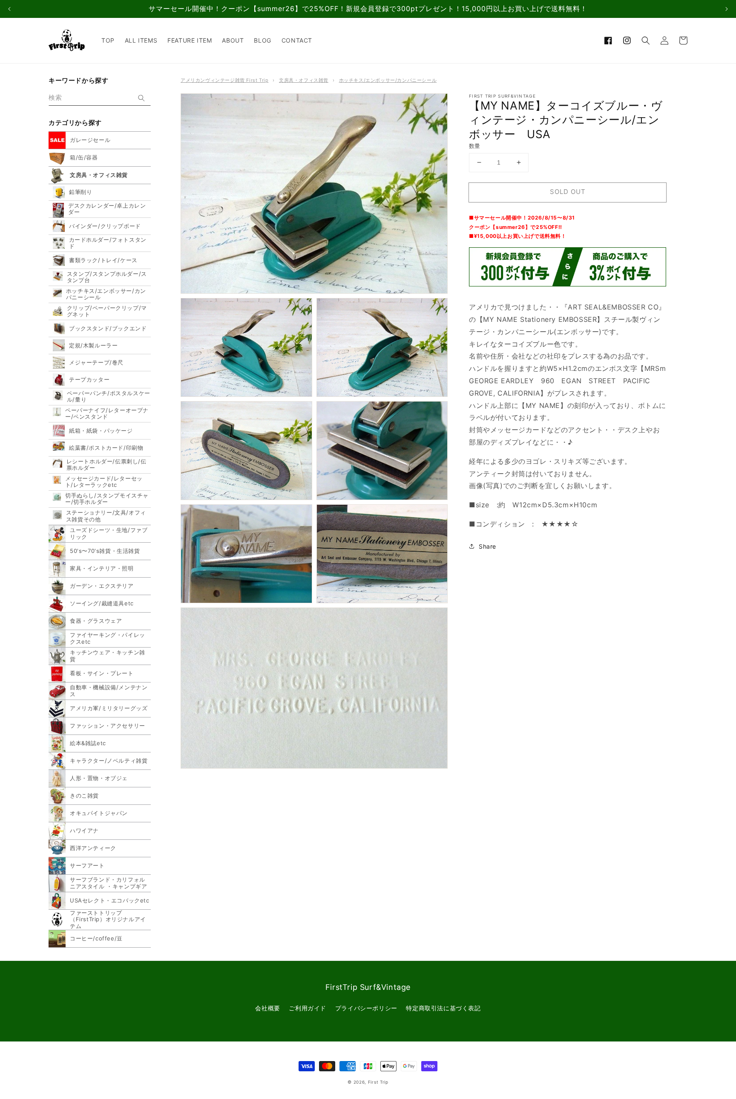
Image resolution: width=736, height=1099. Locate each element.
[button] (645, 40)
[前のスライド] (9, 9)
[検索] (141, 98)
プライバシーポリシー (366, 1008)
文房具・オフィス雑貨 (303, 80)
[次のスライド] (726, 9)
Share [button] (487, 546)
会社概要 (267, 1008)
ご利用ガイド (307, 1008)
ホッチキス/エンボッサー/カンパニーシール (388, 80)
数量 (474, 145)
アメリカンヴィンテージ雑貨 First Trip (224, 80)
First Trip (378, 1082)
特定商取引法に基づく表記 (443, 1008)
